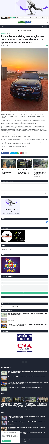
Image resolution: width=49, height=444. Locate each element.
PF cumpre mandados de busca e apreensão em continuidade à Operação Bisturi (8, 171)
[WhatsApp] (18, 153)
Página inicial (4, 33)
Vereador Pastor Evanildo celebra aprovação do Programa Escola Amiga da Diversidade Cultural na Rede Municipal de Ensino (26, 417)
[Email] (23, 153)
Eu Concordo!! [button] (6, 440)
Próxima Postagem (43, 193)
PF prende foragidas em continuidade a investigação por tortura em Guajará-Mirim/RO (23, 171)
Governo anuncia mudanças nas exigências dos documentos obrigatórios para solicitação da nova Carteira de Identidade (27, 314)
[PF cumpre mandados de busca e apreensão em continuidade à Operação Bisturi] (8, 163)
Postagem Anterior (5, 193)
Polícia (8, 33)
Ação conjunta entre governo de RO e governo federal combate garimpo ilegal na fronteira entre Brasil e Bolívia (40, 172)
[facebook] (47, 22)
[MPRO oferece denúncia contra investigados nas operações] (42, 399)
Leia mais (4, 438)
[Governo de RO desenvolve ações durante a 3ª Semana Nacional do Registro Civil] (4, 389)
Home (2, 22)
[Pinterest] (21, 153)
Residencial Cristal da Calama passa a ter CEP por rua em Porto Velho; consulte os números (27, 318)
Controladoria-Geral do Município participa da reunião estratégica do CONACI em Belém (26, 427)
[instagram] (26, 362)
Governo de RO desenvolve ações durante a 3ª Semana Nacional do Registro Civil (25, 387)
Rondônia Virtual (28, 439)
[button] (45, 18)
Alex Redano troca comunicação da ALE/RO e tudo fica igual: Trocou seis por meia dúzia (29, 17)
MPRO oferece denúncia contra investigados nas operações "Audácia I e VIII (42, 405)
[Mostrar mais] (26, 153)
